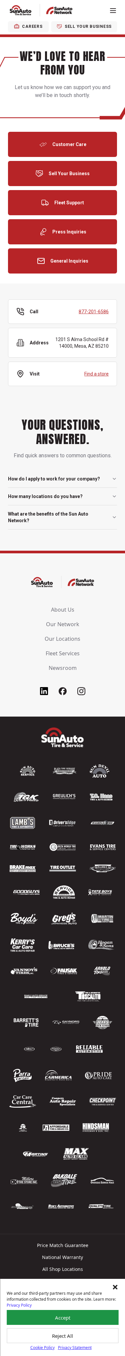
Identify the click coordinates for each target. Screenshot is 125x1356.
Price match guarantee (62, 1245)
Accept (62, 1317)
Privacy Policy (19, 1305)
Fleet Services (63, 653)
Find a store (96, 374)
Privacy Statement (75, 1347)
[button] (115, 1287)
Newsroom (63, 668)
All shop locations (62, 1269)
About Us (62, 609)
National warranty (62, 1257)
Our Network (62, 624)
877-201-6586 (94, 311)
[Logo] (41, 11)
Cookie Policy (42, 1347)
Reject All (62, 1335)
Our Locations (62, 638)
